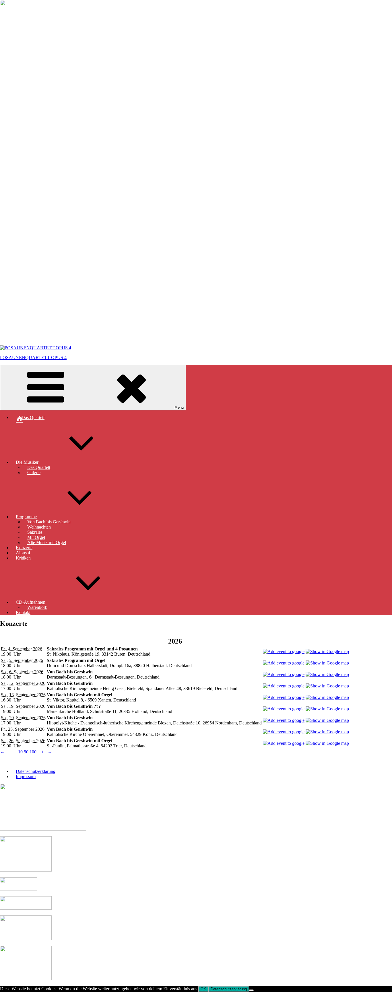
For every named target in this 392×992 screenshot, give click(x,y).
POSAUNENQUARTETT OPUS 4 (33, 357)
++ (43, 751)
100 (33, 751)
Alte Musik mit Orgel (46, 542)
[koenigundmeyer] (26, 908)
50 (26, 751)
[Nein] (251, 990)
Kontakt (23, 612)
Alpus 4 (23, 552)
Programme (26, 516)
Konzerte (24, 547)
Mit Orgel (36, 537)
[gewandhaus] (26, 978)
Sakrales (34, 532)
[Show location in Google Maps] (327, 651)
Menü (179, 407)
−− (8, 751)
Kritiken (23, 558)
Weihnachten (39, 527)
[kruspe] (18, 888)
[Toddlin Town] (26, 870)
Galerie (33, 472)
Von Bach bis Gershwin (49, 521)
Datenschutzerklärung (35, 771)
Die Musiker (27, 462)
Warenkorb (37, 607)
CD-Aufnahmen (30, 602)
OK (203, 989)
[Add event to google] (283, 651)
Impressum (26, 776)
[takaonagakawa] (26, 938)
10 (20, 751)
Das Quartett (38, 467)
